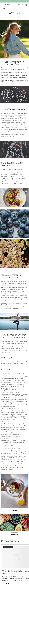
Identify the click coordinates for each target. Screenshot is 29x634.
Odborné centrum (7, 9)
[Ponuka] (2, 5)
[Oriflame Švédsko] (7, 5)
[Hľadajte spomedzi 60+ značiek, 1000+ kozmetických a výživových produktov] (19, 5)
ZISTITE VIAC (14, 510)
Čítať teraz (6, 583)
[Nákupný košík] (26, 4)
